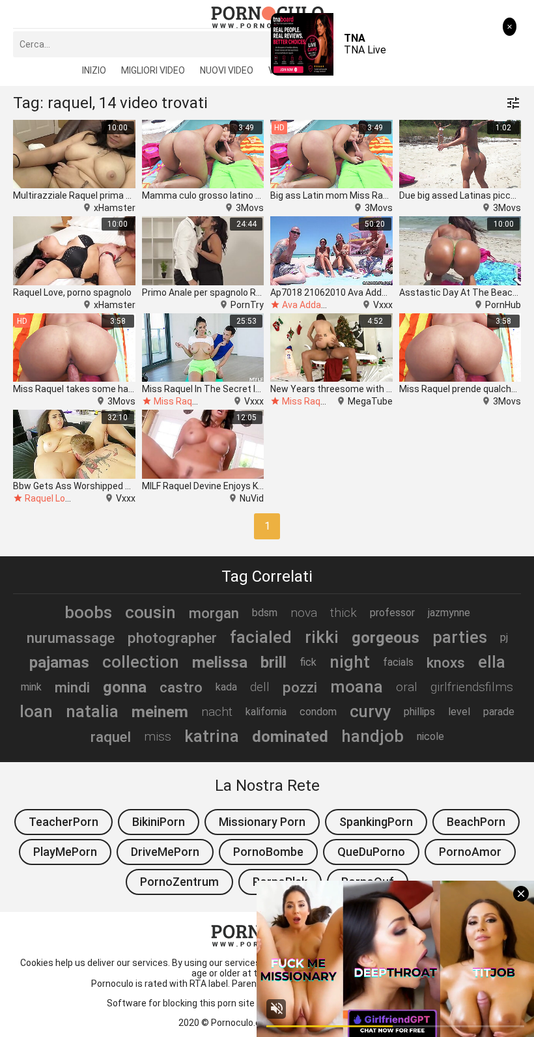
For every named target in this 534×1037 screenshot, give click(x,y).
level (459, 711)
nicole (430, 736)
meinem (160, 712)
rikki (322, 637)
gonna (125, 687)
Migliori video (153, 70)
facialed (261, 637)
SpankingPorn (376, 822)
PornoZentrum (179, 881)
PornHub (503, 305)
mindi (72, 687)
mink (31, 687)
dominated (290, 737)
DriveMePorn (165, 852)
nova (303, 612)
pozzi (300, 687)
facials (398, 662)
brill (273, 662)
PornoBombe (268, 852)
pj (504, 637)
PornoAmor (470, 852)
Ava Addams (308, 305)
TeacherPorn (63, 822)
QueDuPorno (371, 852)
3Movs (250, 208)
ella (491, 662)
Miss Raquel (179, 401)
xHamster (114, 208)
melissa (219, 662)
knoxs (446, 662)
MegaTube (370, 401)
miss (157, 736)
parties (459, 637)
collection (140, 662)
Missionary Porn (262, 822)
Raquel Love (50, 498)
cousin (150, 612)
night (350, 662)
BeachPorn (476, 822)
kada (226, 687)
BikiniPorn (158, 822)
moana (356, 686)
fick (308, 662)
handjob (372, 736)
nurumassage (71, 637)
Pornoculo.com (242, 1022)
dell (260, 686)
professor (392, 612)
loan (36, 711)
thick (343, 612)
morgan (214, 612)
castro (181, 687)
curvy (370, 711)
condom (318, 711)
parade (498, 711)
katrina (211, 736)
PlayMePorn (65, 852)
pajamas (59, 662)
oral (406, 686)
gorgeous (385, 638)
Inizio (94, 70)
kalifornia (266, 711)
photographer (172, 637)
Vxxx (383, 305)
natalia (92, 711)
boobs (88, 612)
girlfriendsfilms (471, 686)
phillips (419, 711)
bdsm (264, 612)
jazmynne (449, 612)
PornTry (247, 305)
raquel (111, 736)
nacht (216, 711)
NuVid (252, 498)
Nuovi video (226, 70)
